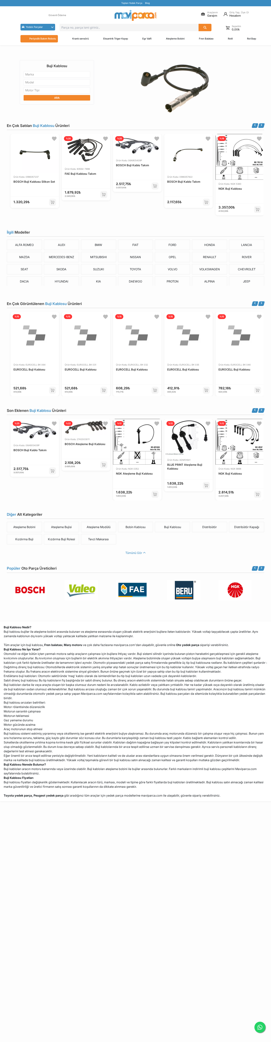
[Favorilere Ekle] (54, 139)
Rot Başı (251, 38)
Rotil (230, 38)
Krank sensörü (80, 38)
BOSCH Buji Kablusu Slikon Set (34, 181)
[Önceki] (255, 125)
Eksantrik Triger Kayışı (115, 38)
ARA (57, 97)
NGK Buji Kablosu (230, 188)
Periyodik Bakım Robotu (42, 38)
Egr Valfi (147, 38)
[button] (37, 27)
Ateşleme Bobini (175, 38)
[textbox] (31, 74)
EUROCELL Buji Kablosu (29, 369)
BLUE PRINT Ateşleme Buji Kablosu (184, 466)
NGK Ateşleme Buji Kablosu (134, 473)
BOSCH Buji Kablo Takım (132, 165)
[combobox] (57, 74)
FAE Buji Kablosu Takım (80, 173)
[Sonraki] (261, 125)
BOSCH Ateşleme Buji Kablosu (85, 444)
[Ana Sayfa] (135, 15)
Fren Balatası (206, 38)
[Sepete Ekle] (52, 202)
